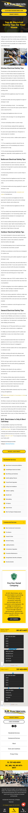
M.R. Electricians (6, 429)
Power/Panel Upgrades (11, 482)
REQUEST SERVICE (14, 14)
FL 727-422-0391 (14, 762)
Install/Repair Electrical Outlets (13, 469)
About (14, 743)
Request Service (14, 717)
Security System (10, 561)
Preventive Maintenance (11, 553)
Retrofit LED (9, 495)
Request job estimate (14, 451)
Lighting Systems (10, 545)
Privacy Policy (14, 754)
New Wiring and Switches (12, 473)
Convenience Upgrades (11, 549)
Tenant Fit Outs (9, 536)
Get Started (14, 619)
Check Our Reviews (14, 721)
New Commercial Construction (13, 528)
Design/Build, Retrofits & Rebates (14, 557)
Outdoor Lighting (10, 490)
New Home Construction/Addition (14, 465)
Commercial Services (14, 738)
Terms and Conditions (14, 749)
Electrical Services (10, 443)
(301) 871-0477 (9, 435)
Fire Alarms (8, 532)
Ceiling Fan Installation (11, 486)
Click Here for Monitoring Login (14, 10)
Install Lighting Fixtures (11, 478)
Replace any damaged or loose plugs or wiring (14, 395)
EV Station (8, 503)
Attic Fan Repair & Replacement (13, 512)
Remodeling (9, 499)
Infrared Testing (10, 540)
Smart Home (9, 507)
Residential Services (14, 733)
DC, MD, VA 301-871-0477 (14, 766)
